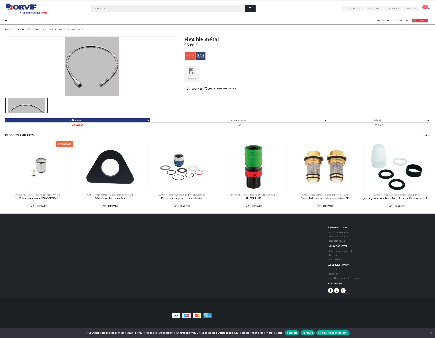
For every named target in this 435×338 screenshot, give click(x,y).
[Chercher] (250, 8)
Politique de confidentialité (333, 332)
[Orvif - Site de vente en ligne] (26, 8)
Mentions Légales (338, 236)
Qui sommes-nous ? (339, 232)
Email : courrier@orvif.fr (341, 251)
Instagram (336, 290)
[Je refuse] (430, 333)
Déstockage (420, 21)
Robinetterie (46, 195)
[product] (110, 167)
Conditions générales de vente (345, 278)
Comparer (411, 8)
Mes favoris (393, 8)
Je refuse (307, 332)
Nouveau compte (353, 8)
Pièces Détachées (31, 195)
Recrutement (336, 259)
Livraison (333, 273)
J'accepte (292, 332)
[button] (426, 135)
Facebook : (330, 290)
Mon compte (375, 8)
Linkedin (343, 290)
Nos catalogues (400, 21)
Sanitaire (57, 195)
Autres (18, 195)
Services (333, 269)
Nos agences (383, 21)
